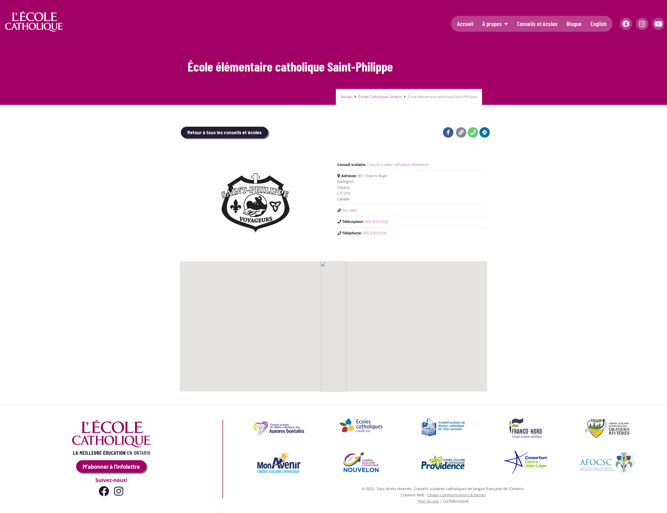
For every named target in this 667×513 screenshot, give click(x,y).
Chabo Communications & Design (457, 494)
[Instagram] (642, 24)
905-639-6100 (374, 232)
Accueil (465, 23)
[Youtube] (658, 24)
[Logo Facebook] (626, 24)
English (598, 23)
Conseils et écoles (537, 23)
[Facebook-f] (448, 132)
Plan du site (428, 501)
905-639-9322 (376, 221)
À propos (492, 23)
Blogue (574, 23)
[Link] (461, 132)
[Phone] (473, 132)
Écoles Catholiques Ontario (380, 96)
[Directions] (484, 132)
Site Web (349, 210)
